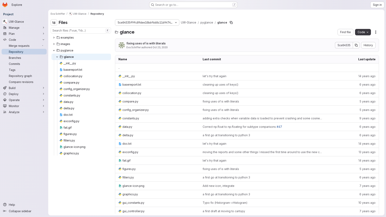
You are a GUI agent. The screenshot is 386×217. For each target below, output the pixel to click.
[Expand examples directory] (53, 37)
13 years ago (367, 152)
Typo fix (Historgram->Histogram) (225, 202)
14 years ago (367, 76)
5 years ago (367, 101)
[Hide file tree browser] (54, 22)
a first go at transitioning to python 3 (226, 135)
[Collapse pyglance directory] (53, 50)
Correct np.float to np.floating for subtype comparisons (242, 126)
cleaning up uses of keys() (220, 84)
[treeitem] (81, 37)
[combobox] (81, 30)
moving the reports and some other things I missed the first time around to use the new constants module (262, 152)
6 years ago (367, 84)
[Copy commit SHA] (356, 45)
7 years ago (367, 185)
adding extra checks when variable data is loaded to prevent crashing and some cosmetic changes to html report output (262, 118)
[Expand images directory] (53, 44)
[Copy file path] (231, 22)
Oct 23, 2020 (160, 47)
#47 (279, 126)
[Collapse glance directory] (57, 56)
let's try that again (214, 76)
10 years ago (367, 202)
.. (119, 67)
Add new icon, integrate (218, 185)
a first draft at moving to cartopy (224, 211)
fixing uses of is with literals (146, 43)
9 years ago (367, 118)
